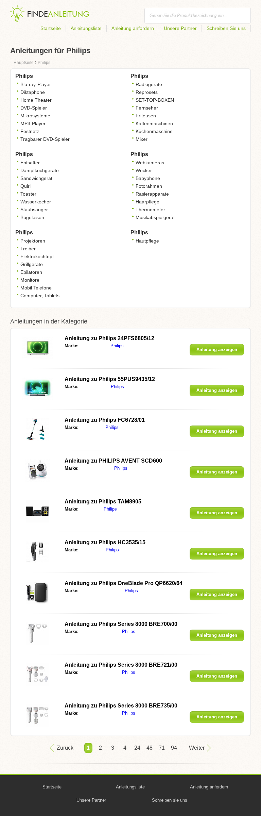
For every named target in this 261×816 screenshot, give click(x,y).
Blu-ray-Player (35, 84)
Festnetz (29, 131)
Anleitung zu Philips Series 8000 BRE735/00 (121, 706)
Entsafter (30, 162)
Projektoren (32, 241)
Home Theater (36, 100)
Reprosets (147, 92)
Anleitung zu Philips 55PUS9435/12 (110, 379)
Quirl (25, 186)
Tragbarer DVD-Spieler (45, 139)
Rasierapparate (152, 194)
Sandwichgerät (36, 178)
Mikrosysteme (35, 115)
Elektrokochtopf (37, 256)
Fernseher (147, 108)
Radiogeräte (149, 84)
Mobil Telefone (36, 287)
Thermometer (150, 209)
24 (137, 748)
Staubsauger (34, 209)
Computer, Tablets (39, 295)
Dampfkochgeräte (39, 170)
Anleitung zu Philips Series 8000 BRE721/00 (121, 665)
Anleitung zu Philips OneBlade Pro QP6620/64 (123, 583)
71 (162, 748)
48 (149, 748)
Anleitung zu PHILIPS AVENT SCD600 (113, 461)
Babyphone (148, 178)
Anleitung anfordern (132, 28)
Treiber (28, 248)
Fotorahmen (149, 186)
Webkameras (150, 162)
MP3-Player (33, 123)
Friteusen (146, 115)
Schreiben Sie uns (226, 28)
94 (174, 748)
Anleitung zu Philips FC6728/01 (105, 420)
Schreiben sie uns (169, 800)
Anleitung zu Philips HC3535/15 (105, 542)
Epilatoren (31, 272)
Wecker (144, 170)
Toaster (28, 194)
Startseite (50, 28)
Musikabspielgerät (155, 217)
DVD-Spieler (33, 108)
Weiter (197, 748)
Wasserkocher (35, 201)
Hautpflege (147, 241)
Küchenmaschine (154, 131)
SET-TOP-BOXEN (155, 100)
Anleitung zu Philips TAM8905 (103, 501)
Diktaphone (32, 92)
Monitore (29, 280)
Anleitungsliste (86, 28)
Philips (117, 345)
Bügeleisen (32, 217)
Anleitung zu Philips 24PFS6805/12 (109, 338)
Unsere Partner (180, 28)
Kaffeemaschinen (154, 123)
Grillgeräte (31, 264)
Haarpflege (147, 201)
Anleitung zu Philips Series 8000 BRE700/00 (121, 624)
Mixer (141, 139)
